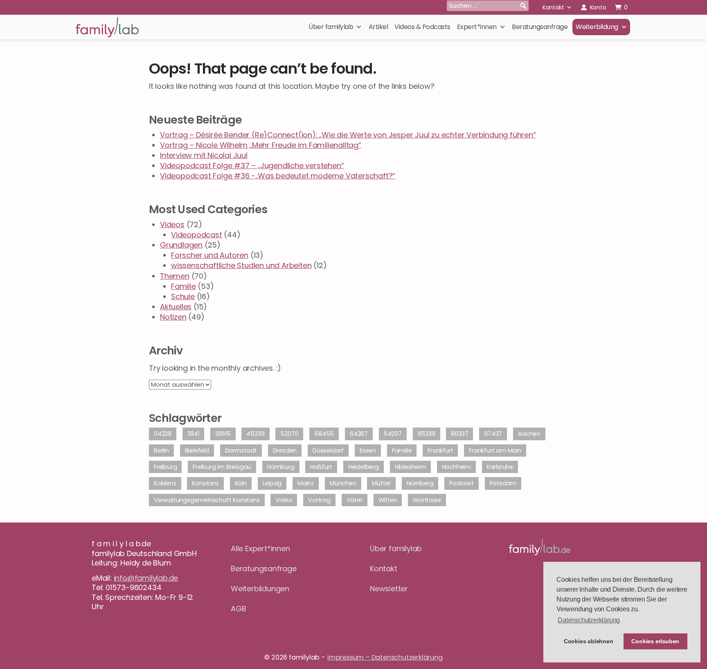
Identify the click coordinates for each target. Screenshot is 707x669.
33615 (223, 434)
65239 (426, 434)
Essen (368, 450)
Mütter (381, 483)
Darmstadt (241, 450)
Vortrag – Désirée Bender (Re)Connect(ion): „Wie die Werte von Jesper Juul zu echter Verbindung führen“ (348, 135)
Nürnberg (420, 483)
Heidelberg (363, 467)
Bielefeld (197, 450)
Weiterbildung (597, 27)
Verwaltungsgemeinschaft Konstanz (207, 500)
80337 (459, 434)
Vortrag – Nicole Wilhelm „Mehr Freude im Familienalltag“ (260, 145)
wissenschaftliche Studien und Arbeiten (241, 265)
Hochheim (456, 467)
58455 (324, 434)
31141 (193, 434)
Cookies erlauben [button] (655, 641)
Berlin (161, 450)
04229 (162, 434)
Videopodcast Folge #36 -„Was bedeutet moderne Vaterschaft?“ (277, 176)
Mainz (305, 483)
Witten (387, 500)
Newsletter (389, 588)
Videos (172, 224)
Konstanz (205, 483)
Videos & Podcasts (422, 27)
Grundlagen (181, 245)
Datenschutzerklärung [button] (589, 620)
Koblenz (165, 483)
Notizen (173, 317)
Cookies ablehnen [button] (588, 641)
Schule (183, 296)
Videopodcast (196, 235)
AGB (238, 609)
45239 (255, 434)
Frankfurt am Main (495, 450)
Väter (355, 500)
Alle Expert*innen (260, 548)
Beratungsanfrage (539, 27)
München (343, 483)
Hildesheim (410, 467)
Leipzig (272, 483)
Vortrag (319, 500)
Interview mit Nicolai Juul (204, 155)
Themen (174, 276)
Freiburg (165, 467)
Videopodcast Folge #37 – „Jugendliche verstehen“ (252, 165)
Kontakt (553, 7)
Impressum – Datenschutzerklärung (385, 657)
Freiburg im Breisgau (222, 467)
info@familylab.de (146, 578)
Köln (241, 483)
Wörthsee (427, 500)
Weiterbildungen (260, 588)
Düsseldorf (328, 450)
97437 (493, 434)
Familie (183, 286)
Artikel (378, 27)
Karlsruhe (500, 467)
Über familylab (330, 27)
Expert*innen (477, 27)
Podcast (461, 483)
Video (283, 500)
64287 (359, 434)
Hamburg (281, 467)
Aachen (529, 434)
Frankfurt (440, 450)
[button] (523, 5)
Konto (598, 7)
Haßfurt (321, 467)
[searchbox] (488, 5)
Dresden (285, 450)
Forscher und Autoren (209, 255)
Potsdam (503, 483)
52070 (289, 434)
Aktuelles (175, 307)
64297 (393, 434)
